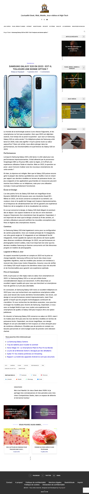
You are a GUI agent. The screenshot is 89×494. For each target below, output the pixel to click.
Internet (29, 26)
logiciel (26, 365)
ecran (19, 365)
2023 (6, 365)
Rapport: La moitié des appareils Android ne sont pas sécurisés (31, 357)
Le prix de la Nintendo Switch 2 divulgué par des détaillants (29, 351)
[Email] (47, 19)
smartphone (22, 368)
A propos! (19, 482)
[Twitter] (44, 19)
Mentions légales (55, 482)
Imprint (80, 482)
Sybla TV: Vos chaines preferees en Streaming (24, 354)
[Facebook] (41, 19)
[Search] (84, 31)
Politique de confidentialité (36, 482)
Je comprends (66, 26)
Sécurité (45, 26)
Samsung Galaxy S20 (10, 368)
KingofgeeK (21, 72)
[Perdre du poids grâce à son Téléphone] (44, 437)
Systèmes (52, 26)
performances (35, 365)
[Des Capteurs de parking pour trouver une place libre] (17, 437)
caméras (12, 365)
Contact (9, 482)
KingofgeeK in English (78, 26)
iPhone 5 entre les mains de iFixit (73, 140)
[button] (30, 457)
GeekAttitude (69, 482)
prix (43, 365)
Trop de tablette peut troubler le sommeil (22, 345)
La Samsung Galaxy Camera (17, 342)
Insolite (58, 26)
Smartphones (37, 26)
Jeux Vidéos (7, 26)
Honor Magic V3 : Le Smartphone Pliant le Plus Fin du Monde (30, 348)
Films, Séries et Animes (18, 26)
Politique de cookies (32, 485)
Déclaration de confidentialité (54, 485)
